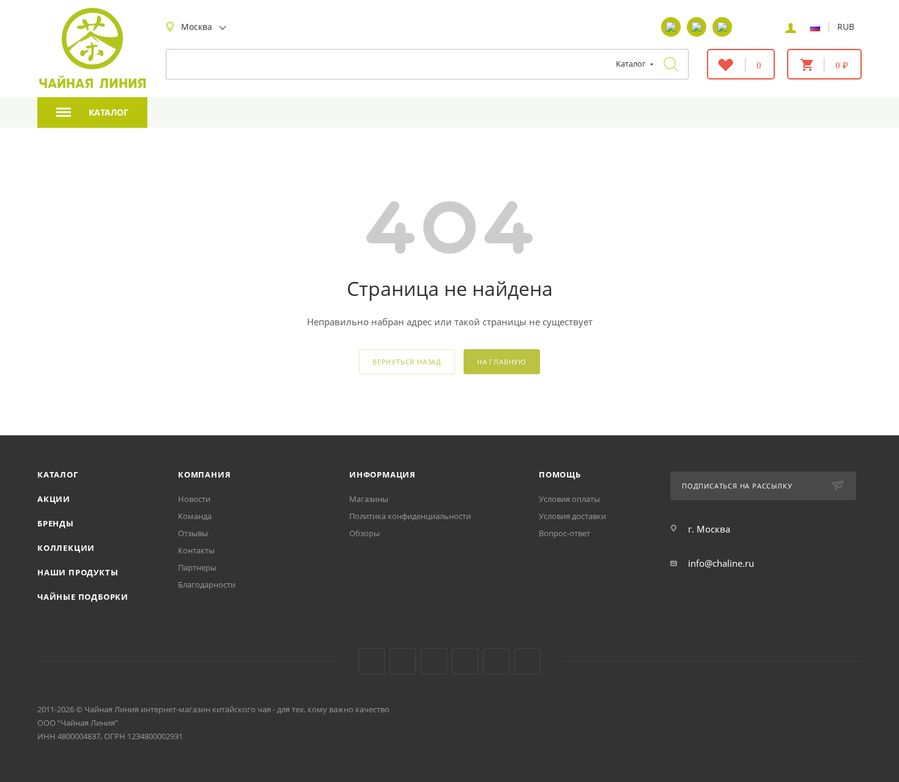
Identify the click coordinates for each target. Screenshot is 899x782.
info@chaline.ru (721, 563)
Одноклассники (434, 661)
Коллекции (66, 547)
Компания (204, 474)
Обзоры (364, 533)
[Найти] (671, 64)
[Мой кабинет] (791, 27)
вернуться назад (407, 361)
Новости (194, 498)
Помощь (560, 474)
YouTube (403, 661)
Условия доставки (572, 516)
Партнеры (197, 567)
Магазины (368, 498)
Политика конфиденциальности (410, 516)
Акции (53, 498)
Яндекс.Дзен (465, 661)
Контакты (196, 550)
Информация (382, 474)
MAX (527, 661)
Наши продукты (77, 572)
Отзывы (193, 533)
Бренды (55, 523)
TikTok (496, 661)
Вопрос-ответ (564, 533)
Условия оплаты (569, 498)
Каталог (57, 474)
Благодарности (206, 584)
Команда (195, 516)
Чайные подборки (82, 596)
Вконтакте (371, 661)
